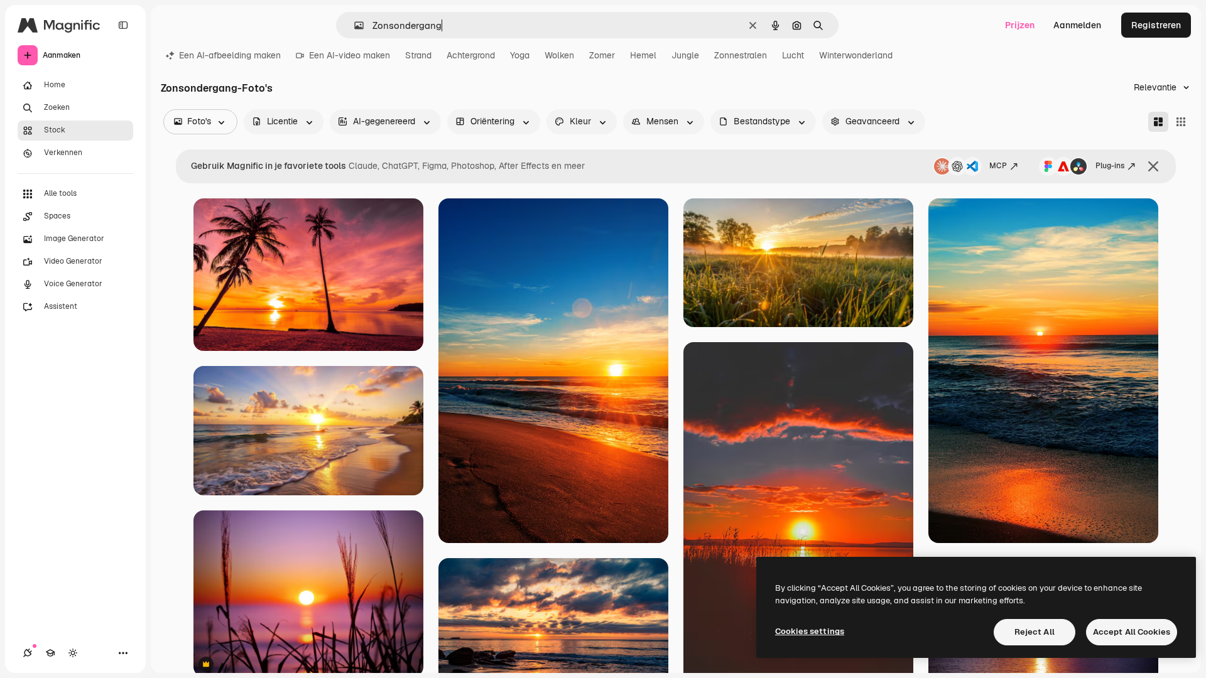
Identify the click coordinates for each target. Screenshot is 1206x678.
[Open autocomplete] (354, 25)
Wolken (559, 55)
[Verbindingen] (28, 653)
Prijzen (1020, 25)
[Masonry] (1158, 122)
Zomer (602, 55)
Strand (418, 55)
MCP (998, 166)
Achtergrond (471, 55)
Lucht (793, 55)
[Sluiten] (1153, 166)
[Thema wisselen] (73, 653)
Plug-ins (1109, 166)
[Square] (1181, 122)
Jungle (685, 55)
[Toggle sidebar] (123, 25)
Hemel (643, 55)
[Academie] (50, 653)
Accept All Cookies (1131, 632)
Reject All (1034, 632)
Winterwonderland (856, 55)
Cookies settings (809, 631)
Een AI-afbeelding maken (230, 55)
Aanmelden (1077, 25)
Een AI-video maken (349, 55)
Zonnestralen (740, 55)
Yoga (520, 55)
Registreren (1156, 25)
